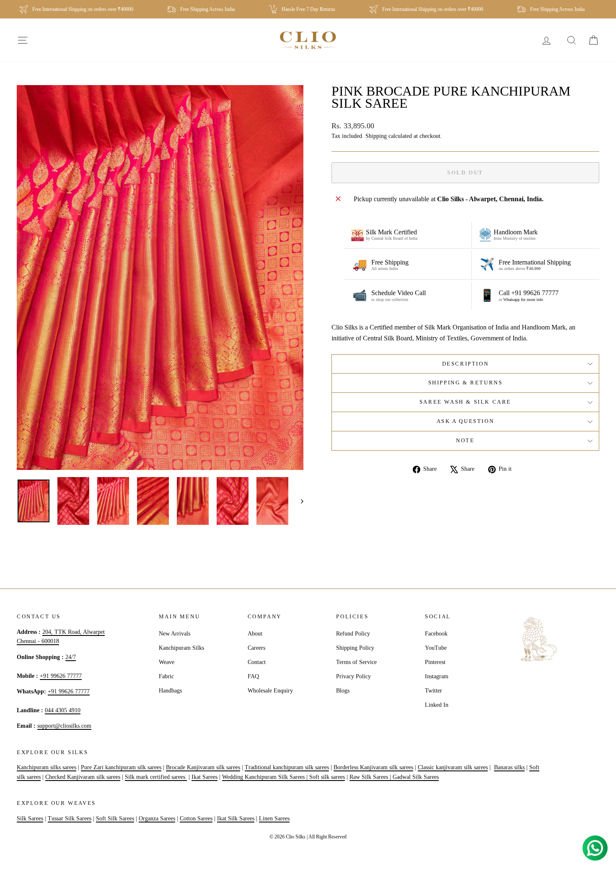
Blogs (342, 690)
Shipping (376, 136)
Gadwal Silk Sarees (416, 777)
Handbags (170, 690)
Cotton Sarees (196, 818)
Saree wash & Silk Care (465, 402)
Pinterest (435, 662)
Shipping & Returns (465, 382)
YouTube (436, 648)
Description (465, 364)
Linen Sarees (274, 818)
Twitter (433, 690)
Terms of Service (356, 662)
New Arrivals (174, 633)
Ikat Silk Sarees (235, 818)
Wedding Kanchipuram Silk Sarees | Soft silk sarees (283, 777)
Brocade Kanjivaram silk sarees (203, 767)
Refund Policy (353, 633)
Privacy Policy (353, 676)
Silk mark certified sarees (156, 777)
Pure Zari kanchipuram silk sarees (121, 767)
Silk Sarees (30, 818)
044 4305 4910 (62, 710)
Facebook (436, 633)
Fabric (166, 676)
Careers (256, 648)
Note (465, 440)
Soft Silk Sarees (115, 818)
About (255, 633)
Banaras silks (509, 767)
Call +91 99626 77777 (529, 292)
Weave (166, 662)
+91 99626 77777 (61, 676)
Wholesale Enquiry (270, 690)
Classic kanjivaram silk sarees (453, 767)
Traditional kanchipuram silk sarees (287, 767)
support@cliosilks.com (64, 726)
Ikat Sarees (204, 777)
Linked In (436, 705)
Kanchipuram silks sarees (46, 767)
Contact (257, 662)
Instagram (436, 676)
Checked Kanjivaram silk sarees (82, 777)
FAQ (253, 676)
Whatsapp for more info (523, 299)
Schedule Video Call (398, 292)
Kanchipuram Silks (181, 648)
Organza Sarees (157, 818)
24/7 (70, 657)
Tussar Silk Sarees (69, 818)
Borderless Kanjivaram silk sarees (373, 767)
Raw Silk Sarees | (371, 777)
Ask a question (465, 421)
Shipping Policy (355, 648)
